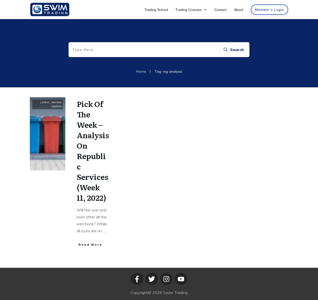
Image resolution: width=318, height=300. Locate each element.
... (104, 230)
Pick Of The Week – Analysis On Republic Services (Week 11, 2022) (93, 150)
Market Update (56, 104)
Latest (44, 102)
